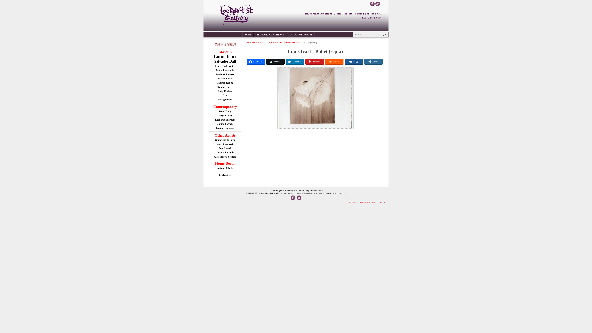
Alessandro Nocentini (225, 156)
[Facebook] (372, 4)
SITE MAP (225, 174)
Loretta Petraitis (225, 152)
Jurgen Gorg (225, 115)
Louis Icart (258, 43)
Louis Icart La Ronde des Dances (283, 43)
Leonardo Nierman (225, 119)
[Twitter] (377, 4)
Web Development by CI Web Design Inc (367, 202)
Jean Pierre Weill (225, 144)
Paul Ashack (225, 148)
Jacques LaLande (225, 128)
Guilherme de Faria (225, 140)
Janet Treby (225, 111)
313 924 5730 (371, 17)
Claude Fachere (225, 124)
